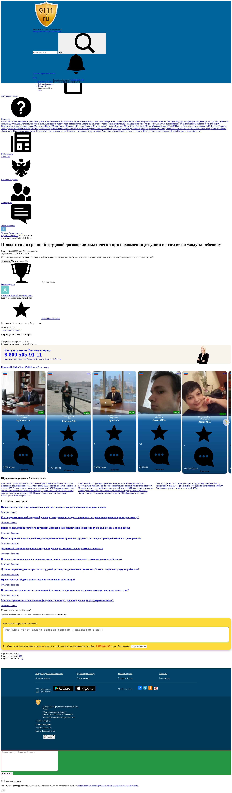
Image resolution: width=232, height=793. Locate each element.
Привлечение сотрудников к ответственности (200, 486)
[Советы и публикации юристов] (46, 27)
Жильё (43, 124)
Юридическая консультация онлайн (47, 32)
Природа (142, 128)
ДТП (18, 124)
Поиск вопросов (83, 678)
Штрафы (146, 131)
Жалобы (25, 124)
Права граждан (117, 128)
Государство (181, 121)
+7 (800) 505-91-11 (42, 721)
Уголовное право (110, 131)
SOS (40, 90)
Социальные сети (21, 131)
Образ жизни (41, 128)
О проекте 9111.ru (125, 678)
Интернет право (190, 124)
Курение (89, 126)
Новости (21, 128)
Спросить (23, 470)
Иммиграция (119, 124)
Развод (163, 128)
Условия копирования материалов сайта (59, 717)
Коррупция (39, 126)
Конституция (7, 126)
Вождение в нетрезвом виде (162, 121)
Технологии (81, 131)
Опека (73, 128)
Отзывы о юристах (42, 678)
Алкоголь (65, 121)
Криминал (71, 126)
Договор (208, 121)
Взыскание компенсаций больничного (53, 483)
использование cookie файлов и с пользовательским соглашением (107, 786)
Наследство (188, 126)
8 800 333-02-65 (103, 646)
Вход (35, 78)
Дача (201, 121)
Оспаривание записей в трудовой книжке (38, 490)
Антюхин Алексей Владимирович (16, 295)
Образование (54, 128)
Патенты (80, 128)
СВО (192, 128)
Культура (80, 126)
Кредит (62, 126)
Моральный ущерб (160, 126)
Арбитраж (75, 121)
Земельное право (100, 124)
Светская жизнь (182, 128)
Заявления (87, 124)
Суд (65, 131)
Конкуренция (213, 124)
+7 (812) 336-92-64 (43, 728)
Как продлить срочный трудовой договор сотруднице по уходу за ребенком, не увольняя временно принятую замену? (70, 517)
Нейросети (213, 126)
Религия (170, 128)
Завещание (51, 124)
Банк (101, 121)
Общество (65, 128)
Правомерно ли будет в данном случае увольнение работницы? (38, 579)
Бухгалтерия (129, 121)
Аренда (83, 121)
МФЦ (172, 126)
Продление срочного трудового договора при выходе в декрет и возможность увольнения (53, 507)
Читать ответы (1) (19, 261)
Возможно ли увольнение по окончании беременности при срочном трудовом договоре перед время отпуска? (65, 590)
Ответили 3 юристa (10, 574)
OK (3, 791)
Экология (155, 131)
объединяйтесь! (56, 29)
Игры (110, 124)
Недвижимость (201, 126)
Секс (197, 128)
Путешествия (153, 128)
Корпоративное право (24, 126)
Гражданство (193, 121)
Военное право (142, 121)
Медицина (119, 126)
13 (18, 654)
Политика (97, 128)
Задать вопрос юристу (11, 330)
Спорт (33, 131)
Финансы (123, 131)
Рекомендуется (8, 284)
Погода (88, 128)
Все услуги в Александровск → (15, 495)
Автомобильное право (23, 121)
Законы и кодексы (125, 674)
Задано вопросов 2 (9, 235)
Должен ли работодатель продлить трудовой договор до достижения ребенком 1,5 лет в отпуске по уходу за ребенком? (70, 569)
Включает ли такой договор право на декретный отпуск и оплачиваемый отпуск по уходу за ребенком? (61, 559)
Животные (34, 124)
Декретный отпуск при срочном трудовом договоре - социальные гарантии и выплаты (52, 548)
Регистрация (43, 367)
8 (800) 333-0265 (77, 80)
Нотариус (30, 128)
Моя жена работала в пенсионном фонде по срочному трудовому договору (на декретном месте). (57, 600)
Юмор (174, 131)
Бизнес (119, 121)
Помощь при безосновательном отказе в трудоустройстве (123, 486)
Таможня (71, 131)
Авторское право (42, 121)
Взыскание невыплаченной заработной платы (24, 486)
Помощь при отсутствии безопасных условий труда (104, 488)
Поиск (34, 367)
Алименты (55, 121)
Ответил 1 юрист (9, 512)
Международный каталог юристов (49, 674)
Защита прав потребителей (69, 124)
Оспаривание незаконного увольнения (32, 488)
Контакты (163, 674)
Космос (48, 126)
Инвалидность (133, 124)
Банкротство (110, 121)
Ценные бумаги (135, 131)
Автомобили (7, 121)
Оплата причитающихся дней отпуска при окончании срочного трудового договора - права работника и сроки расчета (71, 538)
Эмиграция (165, 131)
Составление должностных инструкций (176, 488)
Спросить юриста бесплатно (44, 74)
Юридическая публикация (189, 131)
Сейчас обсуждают (45, 84)
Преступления (131, 128)
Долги (216, 121)
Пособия (106, 128)
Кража (55, 126)
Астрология (93, 121)
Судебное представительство (109, 483)
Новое (43, 86)
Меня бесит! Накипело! (135, 126)
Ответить (6, 261)
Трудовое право (94, 131)
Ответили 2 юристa (10, 533)
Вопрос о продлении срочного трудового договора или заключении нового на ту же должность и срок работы (65, 527)
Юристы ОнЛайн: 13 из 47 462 (16, 367)
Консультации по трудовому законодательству (102, 493)
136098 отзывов (50, 318)
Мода (149, 126)
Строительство (55, 131)
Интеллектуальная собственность (167, 124)
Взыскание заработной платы (17, 483)
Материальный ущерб (103, 126)
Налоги (179, 126)
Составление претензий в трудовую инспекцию (123, 490)
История (202, 124)
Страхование (42, 131)
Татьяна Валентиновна (11, 233)
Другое (12, 124)
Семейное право (207, 128)
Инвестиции (146, 124)
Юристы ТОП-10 (45, 82)
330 (20, 656)
